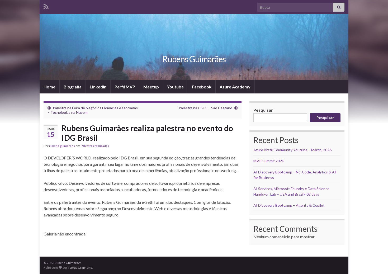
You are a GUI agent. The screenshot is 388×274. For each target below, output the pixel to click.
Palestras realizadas (95, 146)
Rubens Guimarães (194, 59)
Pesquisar (263, 109)
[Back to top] (376, 262)
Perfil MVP (125, 86)
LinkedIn (98, 86)
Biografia (73, 86)
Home (49, 86)
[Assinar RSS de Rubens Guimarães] (46, 6)
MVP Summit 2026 (268, 161)
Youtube (175, 86)
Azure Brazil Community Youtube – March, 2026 (292, 150)
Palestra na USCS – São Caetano (205, 108)
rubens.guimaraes (62, 146)
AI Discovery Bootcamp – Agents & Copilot (289, 205)
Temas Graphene (80, 268)
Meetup (151, 86)
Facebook (201, 86)
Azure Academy (235, 86)
